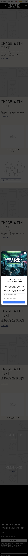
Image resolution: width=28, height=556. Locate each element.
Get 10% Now (14, 302)
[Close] (25, 253)
